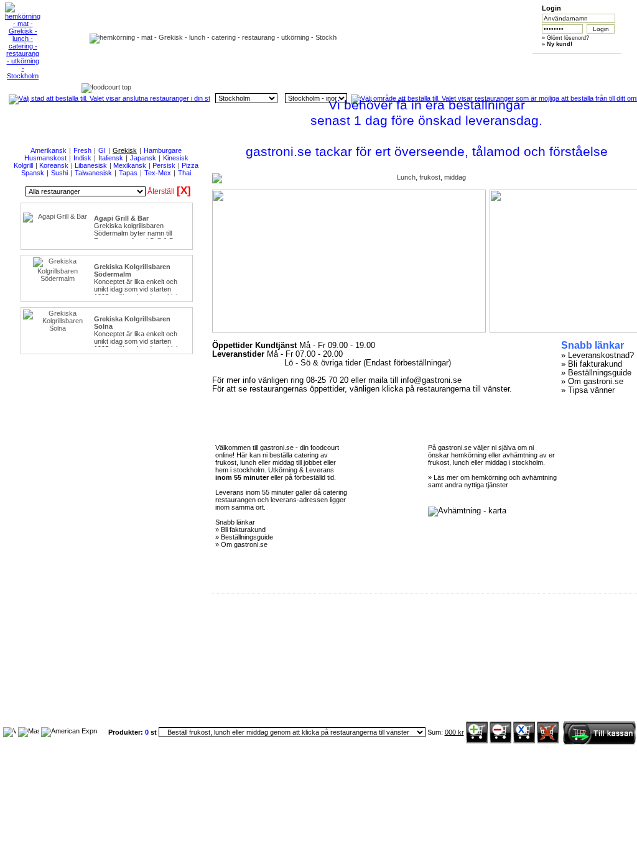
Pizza (190, 165)
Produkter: (126, 732)
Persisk (163, 165)
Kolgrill (23, 165)
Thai (184, 173)
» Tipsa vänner (588, 390)
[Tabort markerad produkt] (524, 741)
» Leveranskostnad (595, 355)
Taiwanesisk (93, 173)
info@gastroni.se (431, 380)
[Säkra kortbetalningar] (9, 731)
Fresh (82, 150)
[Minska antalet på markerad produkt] (500, 741)
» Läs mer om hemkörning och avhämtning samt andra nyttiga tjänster (492, 481)
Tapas (128, 173)
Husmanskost (45, 158)
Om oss (277, 63)
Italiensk (110, 158)
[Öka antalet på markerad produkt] (477, 741)
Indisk (82, 158)
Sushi (59, 173)
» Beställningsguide (596, 373)
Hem (218, 63)
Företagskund (452, 63)
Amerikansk (48, 150)
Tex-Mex (157, 173)
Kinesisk (175, 158)
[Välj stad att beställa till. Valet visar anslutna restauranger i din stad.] (109, 98)
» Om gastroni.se (592, 381)
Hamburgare (163, 150)
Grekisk (125, 150)
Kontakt (569, 63)
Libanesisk (91, 165)
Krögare (511, 63)
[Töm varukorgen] (548, 741)
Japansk (143, 158)
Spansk (32, 173)
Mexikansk (129, 165)
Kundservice (335, 63)
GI (102, 150)
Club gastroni (394, 63)
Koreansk (53, 165)
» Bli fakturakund (591, 364)
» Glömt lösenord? (565, 38)
